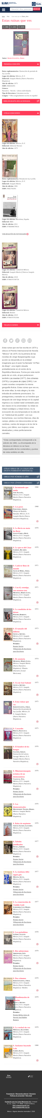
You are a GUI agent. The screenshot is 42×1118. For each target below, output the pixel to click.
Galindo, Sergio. (19, 752)
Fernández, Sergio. (20, 509)
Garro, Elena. (18, 1051)
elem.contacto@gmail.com (21, 1105)
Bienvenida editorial (22, 1094)
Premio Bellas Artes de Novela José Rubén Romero (21, 1017)
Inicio (3, 16)
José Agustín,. (18, 493)
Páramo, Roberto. (20, 615)
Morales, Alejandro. (21, 1030)
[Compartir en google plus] (17, 341)
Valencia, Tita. (19, 779)
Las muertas (15, 378)
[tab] (21, 64)
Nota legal (29, 1095)
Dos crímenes (32, 378)
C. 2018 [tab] (21, 27)
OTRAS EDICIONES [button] (12, 113)
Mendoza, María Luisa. (22, 593)
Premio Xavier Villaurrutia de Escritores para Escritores (22, 648)
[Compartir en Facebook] (5, 341)
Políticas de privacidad (17, 1095)
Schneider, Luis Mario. (21, 907)
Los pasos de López (18, 381)
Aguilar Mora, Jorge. (21, 571)
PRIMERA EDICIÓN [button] (12, 64)
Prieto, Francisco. (20, 731)
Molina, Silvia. (18, 877)
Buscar (36, 9)
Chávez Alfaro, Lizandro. (23, 826)
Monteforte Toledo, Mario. (23, 809)
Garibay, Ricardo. (20, 550)
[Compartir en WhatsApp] (23, 341)
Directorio (32, 1094)
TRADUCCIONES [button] (11, 325)
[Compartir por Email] (30, 341)
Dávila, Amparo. (19, 847)
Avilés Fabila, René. (20, 533)
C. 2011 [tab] (13, 27)
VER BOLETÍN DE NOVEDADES (14, 234)
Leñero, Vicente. (19, 934)
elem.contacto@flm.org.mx (21, 1107)
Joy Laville (6, 74)
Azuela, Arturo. (19, 634)
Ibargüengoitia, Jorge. (21, 707)
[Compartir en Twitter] (11, 341)
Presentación (10, 1094)
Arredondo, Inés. (19, 953)
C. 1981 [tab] (5, 27)
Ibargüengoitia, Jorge (16, 58)
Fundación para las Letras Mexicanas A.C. (18, 1102)
